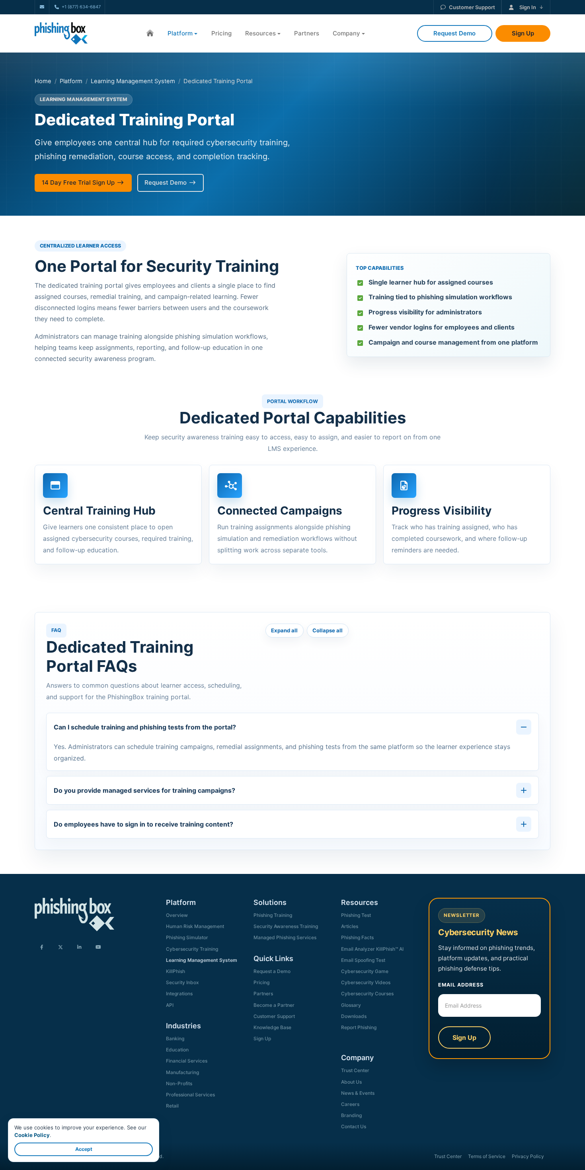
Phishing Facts (357, 937)
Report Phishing (358, 1027)
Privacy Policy (528, 1156)
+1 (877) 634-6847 (81, 7)
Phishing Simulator (187, 937)
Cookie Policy (32, 1135)
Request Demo (165, 182)
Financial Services (186, 1061)
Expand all (284, 630)
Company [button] (346, 33)
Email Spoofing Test (363, 960)
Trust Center (355, 1070)
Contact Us (353, 1126)
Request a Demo (272, 971)
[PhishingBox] (61, 33)
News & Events (357, 1093)
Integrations (179, 993)
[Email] (42, 7)
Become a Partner (274, 1005)
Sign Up (262, 1038)
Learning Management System (133, 81)
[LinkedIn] (79, 948)
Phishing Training (273, 915)
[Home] (150, 33)
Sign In (527, 7)
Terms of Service (486, 1156)
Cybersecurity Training (192, 949)
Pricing (221, 33)
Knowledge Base (272, 1027)
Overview (177, 915)
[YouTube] (98, 948)
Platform (71, 81)
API (170, 1005)
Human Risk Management (195, 926)
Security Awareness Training (286, 926)
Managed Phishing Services (285, 937)
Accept (83, 1149)
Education (177, 1050)
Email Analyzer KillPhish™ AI (372, 949)
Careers (350, 1104)
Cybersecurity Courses (367, 993)
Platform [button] (180, 33)
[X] (60, 948)
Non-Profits (179, 1083)
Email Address (461, 985)
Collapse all (327, 630)
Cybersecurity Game (364, 971)
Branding (351, 1115)
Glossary (351, 1005)
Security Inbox (182, 982)
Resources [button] (260, 33)
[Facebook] (42, 948)
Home (43, 81)
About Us (351, 1082)
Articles (349, 926)
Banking (175, 1038)
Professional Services (190, 1095)
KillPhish (175, 971)
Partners (306, 33)
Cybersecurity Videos (365, 982)
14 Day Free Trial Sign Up (78, 182)
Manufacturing (182, 1072)
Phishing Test (356, 915)
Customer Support (472, 7)
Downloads (354, 1016)
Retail (172, 1106)
